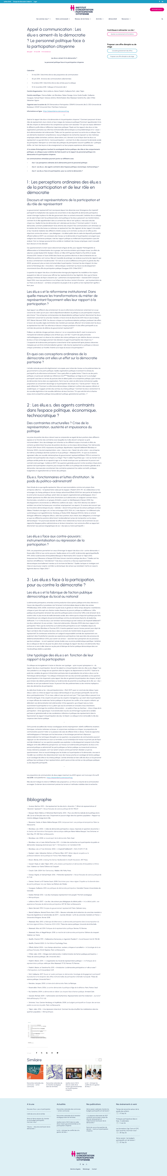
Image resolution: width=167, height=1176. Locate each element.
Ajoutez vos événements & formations (122, 34)
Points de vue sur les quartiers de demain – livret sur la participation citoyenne (97, 1129)
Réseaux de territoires (82, 19)
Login (35, 1)
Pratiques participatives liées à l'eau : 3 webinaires (126, 1120)
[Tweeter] (41, 1053)
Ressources (125, 19)
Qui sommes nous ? (42, 19)
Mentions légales (75, 1169)
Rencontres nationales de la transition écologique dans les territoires (54, 1084)
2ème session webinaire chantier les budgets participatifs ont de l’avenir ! (97, 1110)
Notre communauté (62, 19)
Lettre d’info (7, 1)
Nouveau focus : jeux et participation (38, 1109)
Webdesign (86, 1169)
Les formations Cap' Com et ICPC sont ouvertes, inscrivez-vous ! (127, 1130)
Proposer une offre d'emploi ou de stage (122, 56)
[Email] (52, 1053)
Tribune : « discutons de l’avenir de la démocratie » (38, 1127)
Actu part (29, 51)
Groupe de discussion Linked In (22, 1)
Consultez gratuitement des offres (122, 51)
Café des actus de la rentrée (36, 1114)
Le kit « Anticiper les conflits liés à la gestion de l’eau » (92, 1084)
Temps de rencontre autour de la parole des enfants (127, 1110)
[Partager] (36, 1053)
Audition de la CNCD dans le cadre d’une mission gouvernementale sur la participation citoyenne (74, 1086)
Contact (94, 1169)
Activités (99, 19)
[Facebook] (159, 1)
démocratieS (113, 19)
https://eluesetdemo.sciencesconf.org (56, 111)
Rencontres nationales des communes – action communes (35, 1084)
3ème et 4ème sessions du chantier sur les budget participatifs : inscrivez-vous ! (38, 1120)
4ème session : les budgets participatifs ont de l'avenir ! (125, 1139)
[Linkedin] (162, 1)
